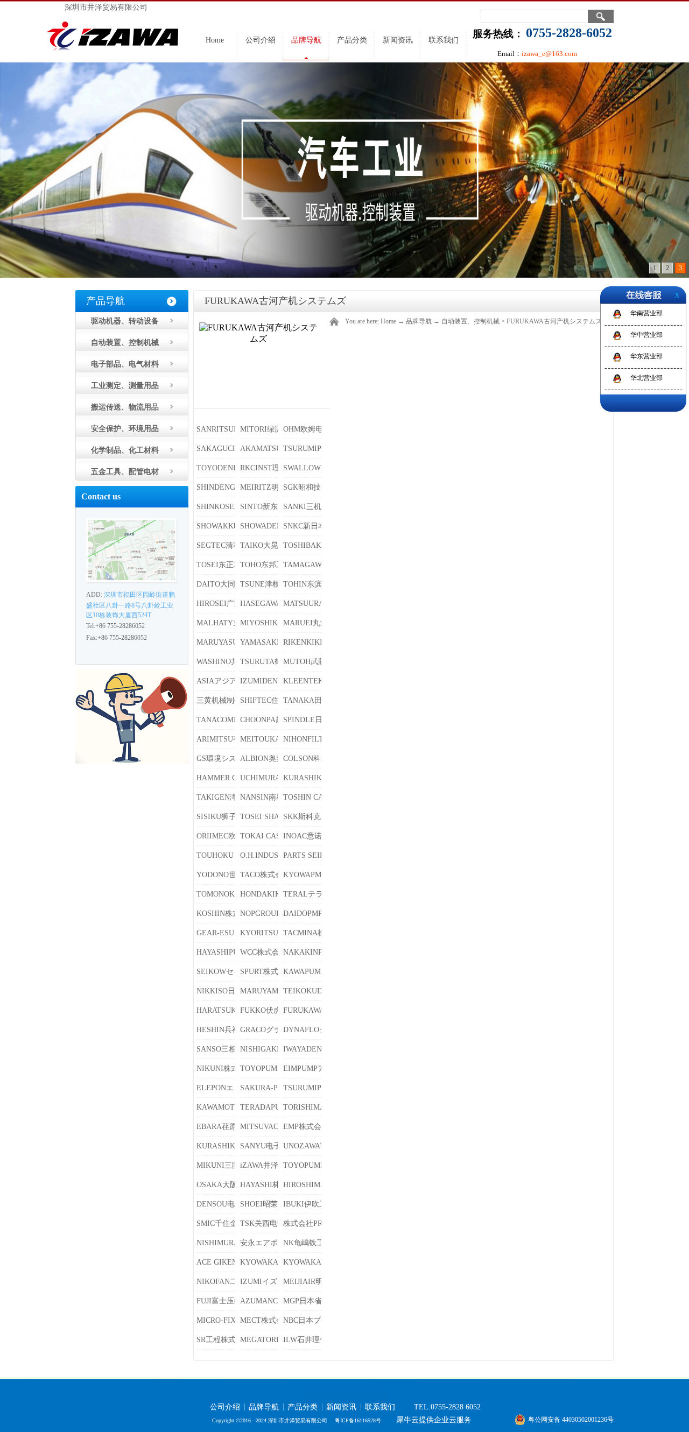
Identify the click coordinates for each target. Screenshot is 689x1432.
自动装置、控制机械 (470, 321)
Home (215, 40)
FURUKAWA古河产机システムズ (554, 321)
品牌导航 (419, 321)
